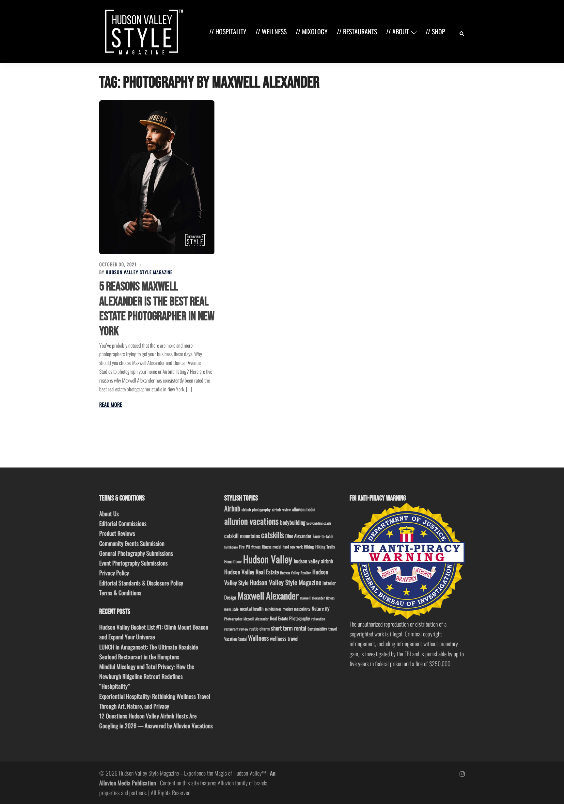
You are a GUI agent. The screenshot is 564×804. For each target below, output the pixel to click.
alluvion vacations (251, 521)
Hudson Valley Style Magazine (139, 272)
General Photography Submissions (136, 553)
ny (327, 608)
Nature (318, 608)
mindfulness (273, 609)
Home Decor (233, 561)
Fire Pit (244, 546)
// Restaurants (357, 31)
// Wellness (271, 31)
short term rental (288, 628)
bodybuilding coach (318, 523)
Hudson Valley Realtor (295, 572)
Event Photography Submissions (133, 563)
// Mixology (312, 31)
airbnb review (281, 509)
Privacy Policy (114, 572)
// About (397, 31)
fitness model (271, 547)
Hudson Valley (267, 559)
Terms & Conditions (120, 592)
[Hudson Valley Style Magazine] (142, 30)
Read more (110, 404)
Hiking (309, 546)
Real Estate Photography (290, 618)
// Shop (435, 31)
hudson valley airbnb (313, 561)
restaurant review (236, 629)
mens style (231, 609)
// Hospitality (227, 31)
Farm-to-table (323, 536)
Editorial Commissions (123, 523)
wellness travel (284, 638)
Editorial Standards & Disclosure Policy (141, 583)
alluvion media (303, 509)
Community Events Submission (131, 543)
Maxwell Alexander (268, 595)
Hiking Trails (325, 546)
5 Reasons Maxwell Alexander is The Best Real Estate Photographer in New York (156, 309)
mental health (252, 608)
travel (332, 629)
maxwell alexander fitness (317, 597)
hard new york (293, 547)
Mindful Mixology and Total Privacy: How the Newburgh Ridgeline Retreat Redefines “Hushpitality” (146, 676)
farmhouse (231, 547)
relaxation (318, 618)
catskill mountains (242, 536)
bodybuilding (292, 522)
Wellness (258, 638)
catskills (272, 534)
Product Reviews (117, 533)
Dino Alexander (298, 535)
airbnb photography (256, 509)
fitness (255, 547)
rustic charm (259, 628)
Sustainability (317, 629)
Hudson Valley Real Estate (251, 571)
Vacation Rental (235, 639)
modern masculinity (296, 609)
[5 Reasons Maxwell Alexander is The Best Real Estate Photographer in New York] (156, 177)
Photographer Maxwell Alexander (246, 618)
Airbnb (232, 508)
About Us (109, 513)
